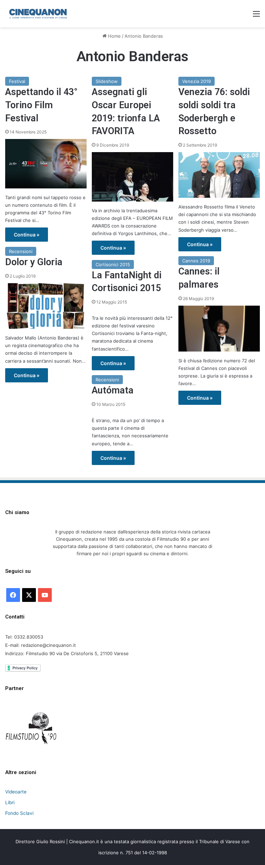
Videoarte (16, 791)
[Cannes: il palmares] (219, 329)
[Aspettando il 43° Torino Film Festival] (46, 163)
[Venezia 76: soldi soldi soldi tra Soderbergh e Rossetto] (219, 175)
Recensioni (20, 251)
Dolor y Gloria (33, 262)
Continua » (26, 235)
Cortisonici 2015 (113, 264)
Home (114, 36)
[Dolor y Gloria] (46, 306)
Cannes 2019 (196, 260)
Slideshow (107, 81)
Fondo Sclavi (19, 813)
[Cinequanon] (38, 13)
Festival (17, 81)
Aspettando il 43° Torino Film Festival (41, 105)
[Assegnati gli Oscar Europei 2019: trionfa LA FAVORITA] (132, 176)
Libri (9, 802)
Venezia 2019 (196, 81)
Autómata (113, 390)
